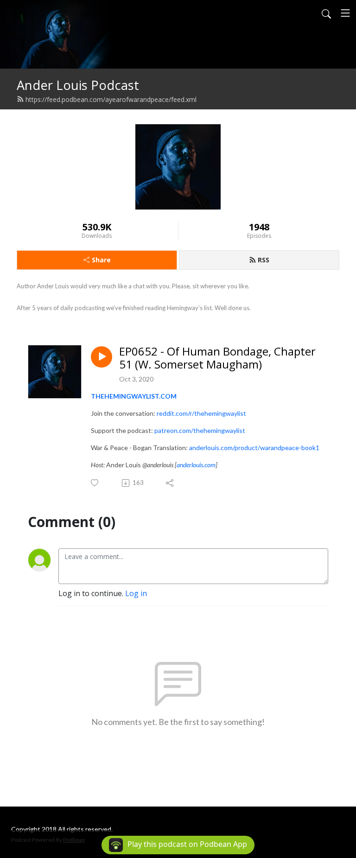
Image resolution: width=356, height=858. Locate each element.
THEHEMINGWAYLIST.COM (134, 396)
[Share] (170, 483)
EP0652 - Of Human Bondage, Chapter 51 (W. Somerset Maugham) (217, 358)
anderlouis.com (196, 465)
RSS (263, 259)
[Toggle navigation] (345, 13)
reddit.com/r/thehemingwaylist (201, 413)
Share (101, 259)
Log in (136, 593)
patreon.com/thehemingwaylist (199, 430)
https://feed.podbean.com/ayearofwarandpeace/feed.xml (111, 99)
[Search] (326, 13)
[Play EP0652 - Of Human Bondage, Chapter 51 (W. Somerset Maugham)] (101, 357)
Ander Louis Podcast (78, 85)
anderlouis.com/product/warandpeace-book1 (254, 447)
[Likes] (95, 483)
